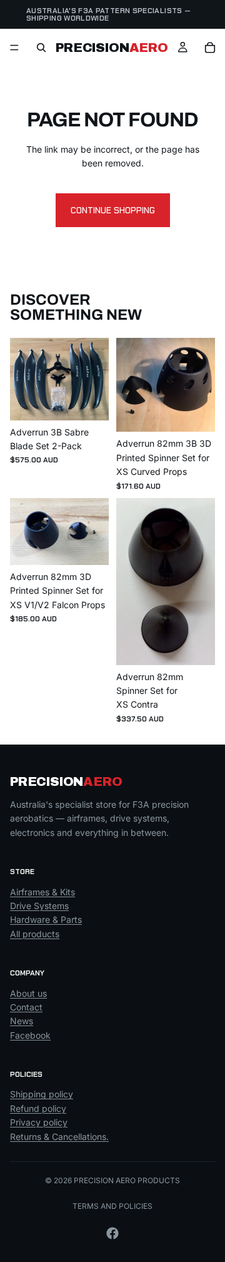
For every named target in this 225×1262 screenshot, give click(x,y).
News (21, 1020)
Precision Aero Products (127, 1180)
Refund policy (38, 1108)
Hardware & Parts (46, 920)
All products (34, 934)
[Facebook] (112, 1233)
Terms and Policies (112, 1206)
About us (28, 993)
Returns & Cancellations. (59, 1136)
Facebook (30, 1035)
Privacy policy (39, 1122)
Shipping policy (41, 1094)
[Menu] (14, 47)
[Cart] (210, 47)
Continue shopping (113, 210)
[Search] (41, 47)
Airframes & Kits (42, 892)
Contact (26, 1007)
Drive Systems (39, 905)
